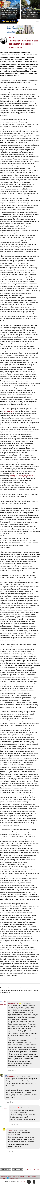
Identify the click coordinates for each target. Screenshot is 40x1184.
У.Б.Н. (10, 1130)
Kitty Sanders (14, 38)
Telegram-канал (13, 1178)
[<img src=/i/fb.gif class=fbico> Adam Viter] (1, 1076)
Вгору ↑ (36, 1169)
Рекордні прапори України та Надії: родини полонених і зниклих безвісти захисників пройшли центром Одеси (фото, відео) (29, 14)
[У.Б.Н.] (4, 1130)
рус (33, 21)
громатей (13, 1108)
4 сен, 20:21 (27, 1003)
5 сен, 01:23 (25, 1108)
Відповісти (12, 1070)
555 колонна (13, 1003)
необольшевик (8, 411)
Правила (28, 1169)
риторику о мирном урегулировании (22, 476)
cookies (22, 1182)
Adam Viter (11, 1076)
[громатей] (4, 1108)
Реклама (20, 35)
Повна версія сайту (5, 1176)
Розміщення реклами (18, 1176)
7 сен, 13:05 (18, 1130)
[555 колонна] (3, 1004)
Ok (29, 1182)
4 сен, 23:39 (21, 1076)
